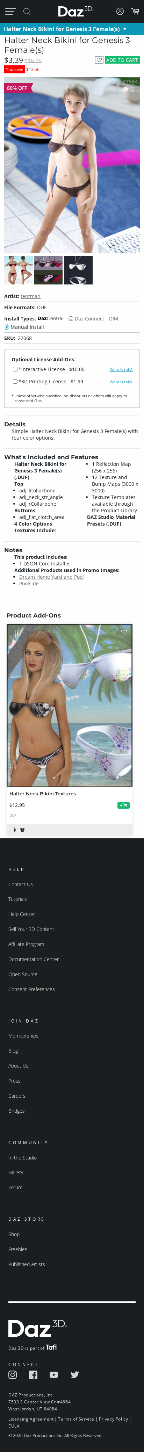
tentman (31, 296)
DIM (113, 318)
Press (14, 1080)
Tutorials (17, 899)
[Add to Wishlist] (99, 60)
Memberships (23, 1035)
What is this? (121, 369)
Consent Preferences (31, 989)
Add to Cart (122, 60)
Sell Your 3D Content (31, 929)
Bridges (16, 1110)
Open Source (22, 974)
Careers (17, 1095)
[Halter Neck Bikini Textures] (69, 705)
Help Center (21, 914)
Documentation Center (33, 959)
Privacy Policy (113, 1419)
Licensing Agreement (30, 1419)
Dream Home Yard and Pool (51, 576)
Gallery (15, 1172)
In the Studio (22, 1157)
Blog (13, 1050)
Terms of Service (76, 1419)
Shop (14, 1234)
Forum (15, 1187)
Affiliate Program (26, 944)
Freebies (17, 1249)
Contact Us (20, 884)
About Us (18, 1065)
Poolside (29, 583)
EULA (14, 1426)
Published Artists (26, 1264)
